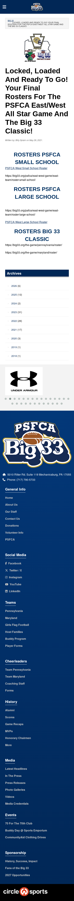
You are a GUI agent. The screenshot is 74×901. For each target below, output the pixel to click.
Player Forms (14, 646)
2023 (14, 312)
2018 (14, 356)
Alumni (9, 710)
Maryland (11, 618)
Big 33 (11, 20)
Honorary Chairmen (18, 738)
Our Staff (11, 512)
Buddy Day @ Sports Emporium (26, 830)
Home (9, 498)
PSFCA (10, 539)
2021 (14, 329)
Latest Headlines (16, 769)
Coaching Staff (15, 683)
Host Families (14, 632)
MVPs (9, 731)
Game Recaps (14, 724)
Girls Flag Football (17, 625)
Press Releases (15, 783)
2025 (14, 294)
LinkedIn (14, 591)
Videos (9, 797)
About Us (11, 504)
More (8, 745)
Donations (12, 525)
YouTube (14, 584)
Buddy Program (15, 639)
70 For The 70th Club (18, 823)
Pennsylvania (14, 611)
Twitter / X (15, 570)
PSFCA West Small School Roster (26, 168)
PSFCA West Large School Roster (26, 222)
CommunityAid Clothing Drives (25, 837)
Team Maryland (15, 676)
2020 (14, 338)
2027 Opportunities (17, 875)
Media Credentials (17, 804)
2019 (14, 347)
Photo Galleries (15, 790)
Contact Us (12, 519)
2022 (14, 321)
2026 (14, 286)
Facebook (14, 563)
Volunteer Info (14, 532)
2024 (14, 303)
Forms (9, 690)
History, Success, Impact (21, 861)
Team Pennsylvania (18, 670)
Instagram (15, 577)
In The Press (13, 776)
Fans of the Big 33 (17, 868)
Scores (9, 717)
